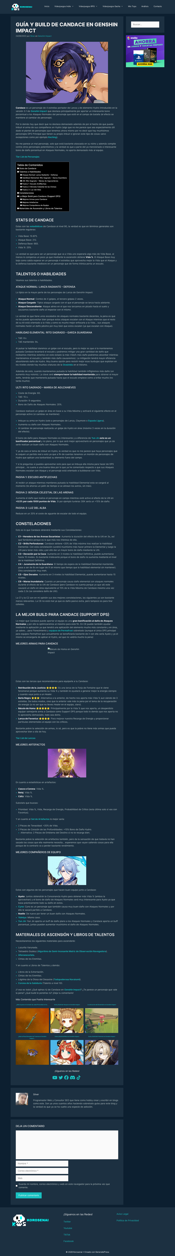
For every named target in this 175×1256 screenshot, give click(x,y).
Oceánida (68, 364)
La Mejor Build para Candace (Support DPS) (39, 196)
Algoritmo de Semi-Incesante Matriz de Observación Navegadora (72, 951)
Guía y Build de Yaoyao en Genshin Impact (67, 1004)
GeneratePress (102, 1252)
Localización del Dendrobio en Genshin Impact (101, 1004)
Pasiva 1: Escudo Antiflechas (34, 184)
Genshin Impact (45, 36)
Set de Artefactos (40, 819)
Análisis (144, 6)
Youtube (68, 1228)
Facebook (69, 1241)
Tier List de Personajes (27, 156)
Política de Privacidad (128, 1220)
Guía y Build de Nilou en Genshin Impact (67, 1036)
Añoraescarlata (26, 955)
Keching (52, 137)
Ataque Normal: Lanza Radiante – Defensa (40, 175)
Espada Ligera (95, 420)
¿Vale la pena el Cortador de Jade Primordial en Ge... (32, 1004)
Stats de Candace (27, 168)
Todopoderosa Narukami (67, 979)
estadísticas (36, 226)
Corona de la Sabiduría (30, 983)
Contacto (158, 6)
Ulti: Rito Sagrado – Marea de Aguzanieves (40, 181)
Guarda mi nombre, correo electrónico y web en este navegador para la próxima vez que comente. (64, 1186)
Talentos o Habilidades (30, 172)
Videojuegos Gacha (111, 6)
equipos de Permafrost (61, 630)
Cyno (21, 906)
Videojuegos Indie (62, 6)
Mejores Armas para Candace (34, 199)
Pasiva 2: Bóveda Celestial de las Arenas (39, 187)
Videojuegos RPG (87, 6)
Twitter (67, 1221)
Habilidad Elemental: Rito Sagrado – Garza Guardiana (44, 178)
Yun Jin (95, 438)
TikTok (67, 1234)
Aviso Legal (122, 1214)
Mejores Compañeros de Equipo (35, 205)
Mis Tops (132, 6)
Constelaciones (26, 193)
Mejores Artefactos (30, 202)
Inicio (46, 6)
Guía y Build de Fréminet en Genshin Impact (101, 1036)
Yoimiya (22, 917)
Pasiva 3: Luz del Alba (31, 190)
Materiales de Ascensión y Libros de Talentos (40, 208)
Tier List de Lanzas (25, 738)
